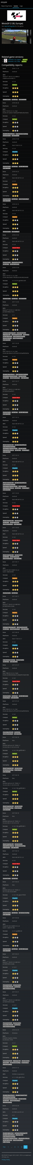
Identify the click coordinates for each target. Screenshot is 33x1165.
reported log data (9, 26)
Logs (21, 6)
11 (25, 1147)
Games (16, 6)
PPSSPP (4, 2)
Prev (4, 1147)
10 (21, 1147)
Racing (9, 29)
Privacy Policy (6, 1159)
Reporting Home (6, 6)
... (11, 1147)
